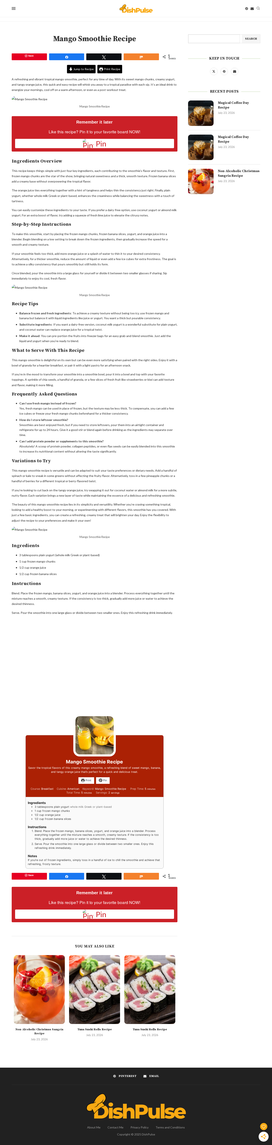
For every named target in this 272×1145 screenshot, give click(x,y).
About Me (94, 1127)
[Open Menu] (14, 8)
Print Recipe (111, 69)
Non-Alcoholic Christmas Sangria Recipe (39, 1032)
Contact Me (115, 1127)
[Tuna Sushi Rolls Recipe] (94, 989)
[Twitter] (214, 71)
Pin (104, 780)
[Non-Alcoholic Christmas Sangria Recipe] (39, 989)
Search (251, 39)
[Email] (252, 8)
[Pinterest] (246, 8)
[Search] (258, 8)
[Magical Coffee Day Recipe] (201, 113)
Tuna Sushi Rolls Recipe (94, 1029)
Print (88, 780)
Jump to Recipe (83, 69)
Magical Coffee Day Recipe (233, 105)
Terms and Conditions (170, 1127)
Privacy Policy (139, 1127)
